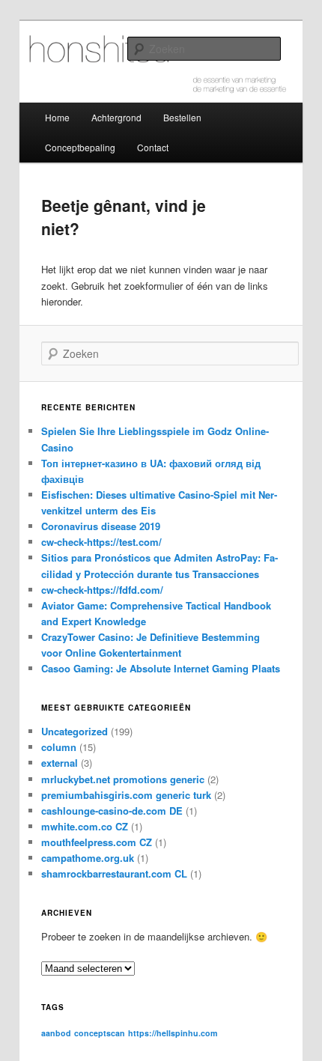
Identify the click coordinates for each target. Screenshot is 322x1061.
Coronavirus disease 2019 (100, 526)
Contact (152, 147)
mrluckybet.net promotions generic (122, 779)
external (59, 763)
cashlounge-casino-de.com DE (112, 810)
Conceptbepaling (80, 147)
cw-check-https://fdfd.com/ (102, 590)
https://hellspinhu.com (172, 1033)
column (58, 747)
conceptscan (99, 1033)
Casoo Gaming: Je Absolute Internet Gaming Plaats (160, 668)
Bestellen (182, 117)
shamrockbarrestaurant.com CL (114, 873)
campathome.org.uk (87, 858)
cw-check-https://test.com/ (101, 542)
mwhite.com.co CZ (84, 826)
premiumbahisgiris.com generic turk (126, 795)
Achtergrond (116, 117)
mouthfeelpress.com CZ (96, 842)
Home (57, 117)
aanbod (56, 1033)
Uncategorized (74, 731)
